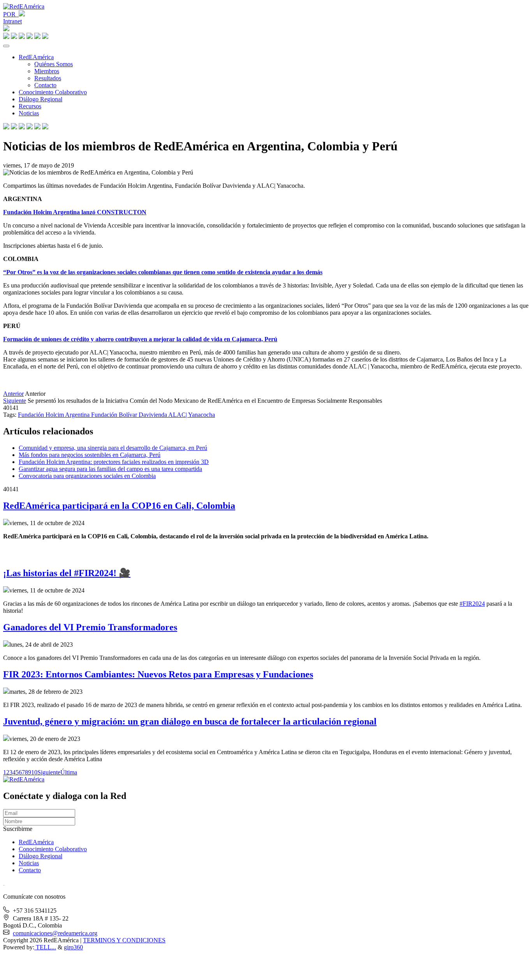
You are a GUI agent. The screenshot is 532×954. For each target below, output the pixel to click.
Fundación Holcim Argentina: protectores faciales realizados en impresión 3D (114, 461)
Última (68, 772)
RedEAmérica (36, 57)
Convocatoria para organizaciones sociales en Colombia (87, 476)
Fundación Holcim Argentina (54, 414)
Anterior (13, 393)
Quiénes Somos (53, 64)
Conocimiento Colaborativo (53, 92)
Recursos (30, 106)
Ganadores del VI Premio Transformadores (90, 627)
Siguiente (14, 400)
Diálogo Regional (40, 99)
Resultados (47, 78)
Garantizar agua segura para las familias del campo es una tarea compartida (110, 469)
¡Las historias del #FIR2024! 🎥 (66, 573)
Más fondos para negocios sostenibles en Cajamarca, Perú (89, 454)
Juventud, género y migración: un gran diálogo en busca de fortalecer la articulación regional (190, 721)
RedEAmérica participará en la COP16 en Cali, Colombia (119, 506)
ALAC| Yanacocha (191, 414)
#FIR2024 (472, 603)
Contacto (45, 85)
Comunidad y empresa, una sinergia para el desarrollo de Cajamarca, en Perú (113, 447)
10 (34, 772)
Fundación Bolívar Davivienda (129, 414)
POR (11, 14)
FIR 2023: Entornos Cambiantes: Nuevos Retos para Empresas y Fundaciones (158, 674)
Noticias (29, 113)
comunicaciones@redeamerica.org (55, 933)
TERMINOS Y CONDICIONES (124, 940)
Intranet (12, 21)
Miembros (46, 71)
